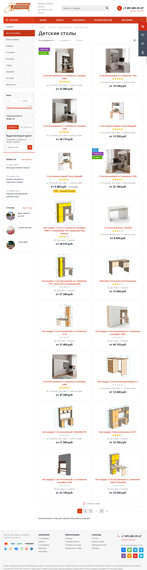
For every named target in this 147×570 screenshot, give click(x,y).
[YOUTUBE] (135, 556)
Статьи (95, 538)
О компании (43, 538)
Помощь (96, 535)
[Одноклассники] (129, 556)
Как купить (79, 20)
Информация (72, 535)
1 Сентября (23, 242)
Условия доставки (73, 545)
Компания (44, 535)
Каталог (13, 20)
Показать (12, 127)
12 (102, 511)
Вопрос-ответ (98, 542)
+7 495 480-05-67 (133, 8)
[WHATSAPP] (129, 550)
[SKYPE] (141, 556)
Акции (43, 20)
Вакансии (42, 548)
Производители (103, 20)
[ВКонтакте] (123, 550)
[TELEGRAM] (135, 550)
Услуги (59, 20)
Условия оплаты (72, 542)
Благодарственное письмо (18, 168)
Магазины (126, 20)
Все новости (27, 159)
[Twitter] (141, 550)
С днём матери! (25, 228)
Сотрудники (43, 545)
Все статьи (27, 208)
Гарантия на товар (73, 548)
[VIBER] (123, 556)
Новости (42, 542)
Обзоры (95, 548)
